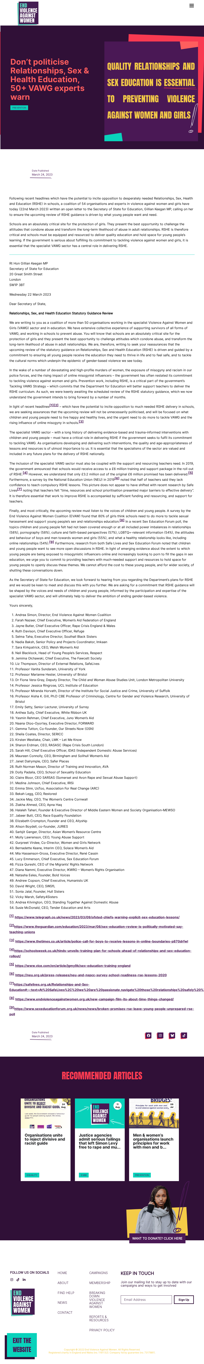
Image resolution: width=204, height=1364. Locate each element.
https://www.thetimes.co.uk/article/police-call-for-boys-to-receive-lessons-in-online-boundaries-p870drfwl (101, 941)
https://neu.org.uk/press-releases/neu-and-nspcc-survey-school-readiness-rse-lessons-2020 (91, 975)
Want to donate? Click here (157, 1238)
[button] (191, 5)
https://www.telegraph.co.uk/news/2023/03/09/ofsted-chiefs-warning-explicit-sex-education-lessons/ (97, 917)
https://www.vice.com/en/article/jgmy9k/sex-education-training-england (72, 966)
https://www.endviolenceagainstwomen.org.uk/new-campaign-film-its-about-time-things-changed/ (94, 999)
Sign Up (183, 1299)
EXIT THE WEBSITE (22, 1345)
